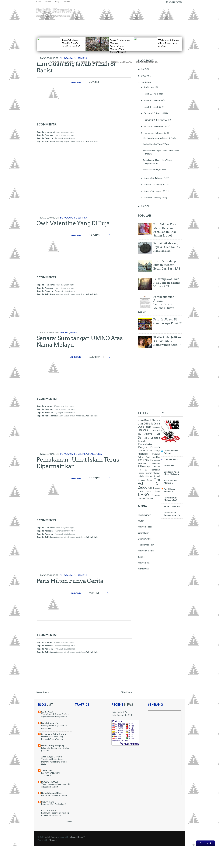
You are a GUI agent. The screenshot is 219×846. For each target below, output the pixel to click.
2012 (143, 75)
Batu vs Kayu (47, 801)
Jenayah (107, 25)
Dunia (156, 423)
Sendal (157, 476)
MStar (141, 520)
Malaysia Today (145, 526)
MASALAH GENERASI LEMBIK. (54, 795)
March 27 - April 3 (152, 93)
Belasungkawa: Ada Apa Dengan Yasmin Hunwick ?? (167, 282)
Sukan (149, 480)
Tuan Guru (144, 491)
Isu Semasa (80, 217)
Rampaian (155, 469)
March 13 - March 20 (153, 100)
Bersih (147, 420)
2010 (143, 206)
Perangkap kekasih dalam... (93, 62)
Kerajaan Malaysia (149, 447)
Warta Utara (143, 568)
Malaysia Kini (144, 562)
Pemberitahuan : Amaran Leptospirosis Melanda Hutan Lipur (157, 304)
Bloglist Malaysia (49, 723)
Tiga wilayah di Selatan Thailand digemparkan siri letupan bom (55, 715)
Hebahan (61, 25)
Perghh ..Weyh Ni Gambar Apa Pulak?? (167, 321)
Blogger (52, 840)
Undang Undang (75, 25)
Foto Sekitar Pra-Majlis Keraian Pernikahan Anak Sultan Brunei (165, 230)
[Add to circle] (136, 59)
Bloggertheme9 (77, 837)
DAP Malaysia (171, 459)
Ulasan (157, 491)
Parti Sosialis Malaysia (170, 481)
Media (149, 451)
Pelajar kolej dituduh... (63, 62)
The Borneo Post (146, 544)
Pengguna (127, 25)
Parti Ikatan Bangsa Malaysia (172, 513)
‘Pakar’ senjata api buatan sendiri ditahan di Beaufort (55, 785)
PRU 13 (142, 470)
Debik (140, 423)
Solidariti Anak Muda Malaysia (171, 472)
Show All (69, 822)
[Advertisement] (58, 196)
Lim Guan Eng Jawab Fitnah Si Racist (75, 67)
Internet (156, 430)
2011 (143, 82)
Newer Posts (42, 692)
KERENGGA (47, 711)
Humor (98, 25)
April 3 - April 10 (151, 87)
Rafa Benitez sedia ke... (147, 62)
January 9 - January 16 (154, 197)
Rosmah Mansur (152, 473)
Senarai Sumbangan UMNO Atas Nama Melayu (79, 341)
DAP (158, 420)
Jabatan (155, 437)
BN (153, 420)
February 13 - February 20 (156, 126)
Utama (40, 25)
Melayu (64, 332)
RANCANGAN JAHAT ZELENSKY (50, 774)
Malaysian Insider (146, 550)
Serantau (141, 480)
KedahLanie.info (49, 810)
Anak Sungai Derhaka (51, 756)
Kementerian (145, 444)
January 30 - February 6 (155, 178)
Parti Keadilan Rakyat (171, 451)
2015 (143, 69)
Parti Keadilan (153, 457)
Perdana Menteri (149, 463)
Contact (205, 843)
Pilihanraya (144, 466)
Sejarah (149, 476)
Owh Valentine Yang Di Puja (73, 223)
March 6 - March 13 (153, 107)
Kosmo (141, 556)
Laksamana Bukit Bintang (53, 734)
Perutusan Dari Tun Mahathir (53, 804)
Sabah (141, 476)
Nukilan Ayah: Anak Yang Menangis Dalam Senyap (52, 737)
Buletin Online (145, 538)
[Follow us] (76, 59)
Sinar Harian (143, 533)
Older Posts (126, 692)
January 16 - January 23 (155, 191)
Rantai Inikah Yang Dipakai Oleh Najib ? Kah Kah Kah (166, 247)
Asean (141, 420)
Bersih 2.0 (168, 465)
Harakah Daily (144, 514)
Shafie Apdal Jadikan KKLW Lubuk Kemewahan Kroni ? (167, 341)
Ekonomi (89, 25)
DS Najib (148, 423)
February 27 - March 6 (154, 113)
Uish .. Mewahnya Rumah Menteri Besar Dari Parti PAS (166, 265)
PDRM (146, 460)
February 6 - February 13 (155, 133)
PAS (140, 460)
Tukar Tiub (46, 770)
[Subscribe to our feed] (166, 59)
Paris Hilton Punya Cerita (69, 580)
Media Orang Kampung (52, 745)
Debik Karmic (54, 10)
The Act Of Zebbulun (149, 483)
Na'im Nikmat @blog (51, 793)
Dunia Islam (145, 426)
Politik (157, 466)
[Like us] (106, 59)
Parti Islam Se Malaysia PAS (170, 498)
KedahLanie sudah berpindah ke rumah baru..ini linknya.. (55, 814)
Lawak (141, 450)
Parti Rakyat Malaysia (170, 490)
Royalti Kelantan (172, 506)
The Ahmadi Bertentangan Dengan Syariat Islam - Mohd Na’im (54, 761)
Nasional (143, 453)
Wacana (149, 498)
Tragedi (117, 25)
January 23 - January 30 (155, 184)
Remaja (141, 473)
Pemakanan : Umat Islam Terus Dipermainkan (77, 462)
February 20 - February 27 (156, 119)
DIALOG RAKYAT (49, 782)
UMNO (74, 332)
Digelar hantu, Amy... (121, 62)
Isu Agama (50, 25)
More (137, 25)
